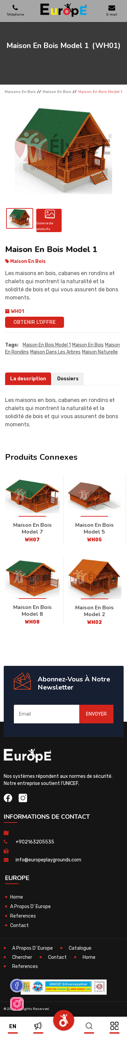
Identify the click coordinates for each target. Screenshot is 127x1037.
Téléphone (15, 14)
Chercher (22, 957)
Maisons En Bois (20, 91)
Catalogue (80, 948)
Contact (19, 925)
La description (28, 379)
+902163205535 (35, 842)
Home (16, 897)
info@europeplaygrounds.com (48, 860)
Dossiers (68, 379)
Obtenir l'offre (35, 322)
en (12, 1026)
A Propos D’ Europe (30, 906)
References (23, 916)
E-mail (111, 14)
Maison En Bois (57, 91)
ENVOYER (96, 714)
